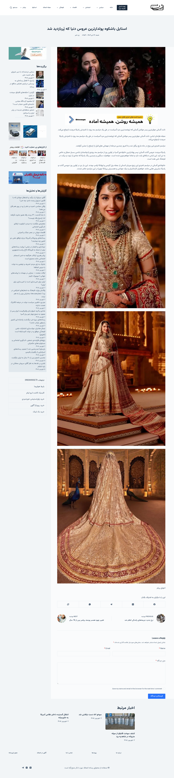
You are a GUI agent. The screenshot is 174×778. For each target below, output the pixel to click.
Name (162, 648)
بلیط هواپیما (39, 386)
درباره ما (118, 753)
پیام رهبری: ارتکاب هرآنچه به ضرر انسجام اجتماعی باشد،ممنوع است (29, 257)
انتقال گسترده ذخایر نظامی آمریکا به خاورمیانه (54, 716)
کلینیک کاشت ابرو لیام (35, 393)
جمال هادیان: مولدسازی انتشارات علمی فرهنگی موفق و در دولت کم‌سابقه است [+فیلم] (30, 331)
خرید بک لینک (38, 411)
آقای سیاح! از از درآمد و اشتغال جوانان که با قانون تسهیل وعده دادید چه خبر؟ (29, 199)
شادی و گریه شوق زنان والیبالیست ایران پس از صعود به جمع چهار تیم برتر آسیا (27, 313)
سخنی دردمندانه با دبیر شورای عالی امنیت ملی (22, 73)
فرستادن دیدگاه (157, 696)
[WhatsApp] (89, 604)
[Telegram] (111, 604)
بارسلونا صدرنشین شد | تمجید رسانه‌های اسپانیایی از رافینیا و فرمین (29, 351)
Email (107, 648)
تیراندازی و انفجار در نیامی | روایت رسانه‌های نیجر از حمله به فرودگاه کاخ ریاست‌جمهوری (28, 248)
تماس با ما (69, 753)
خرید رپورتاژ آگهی (37, 405)
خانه (111, 7)
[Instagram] (27, 768)
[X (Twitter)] (133, 604)
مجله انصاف (47, 7)
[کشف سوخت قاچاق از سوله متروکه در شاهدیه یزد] (120, 721)
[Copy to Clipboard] (68, 604)
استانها (34, 7)
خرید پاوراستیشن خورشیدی (33, 399)
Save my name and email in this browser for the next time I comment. (137, 689)
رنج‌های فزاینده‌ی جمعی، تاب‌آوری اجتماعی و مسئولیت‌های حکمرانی (28, 342)
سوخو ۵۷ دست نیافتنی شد (90, 714)
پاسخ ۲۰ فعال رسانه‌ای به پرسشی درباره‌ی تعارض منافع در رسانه (22, 83)
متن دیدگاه (160, 660)
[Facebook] (154, 604)
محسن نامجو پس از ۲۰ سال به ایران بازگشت (28, 357)
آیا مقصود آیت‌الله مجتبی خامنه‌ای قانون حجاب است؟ (23, 103)
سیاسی (101, 7)
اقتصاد (74, 7)
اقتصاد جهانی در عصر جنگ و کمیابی (31, 232)
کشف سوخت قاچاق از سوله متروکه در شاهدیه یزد (123, 735)
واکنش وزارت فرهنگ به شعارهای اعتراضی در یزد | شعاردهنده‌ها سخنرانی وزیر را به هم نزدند (28, 293)
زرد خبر (77, 35)
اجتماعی (87, 7)
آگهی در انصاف (41, 753)
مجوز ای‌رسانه (13, 753)
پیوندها (94, 753)
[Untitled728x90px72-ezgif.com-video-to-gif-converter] (111, 119)
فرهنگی (61, 7)
